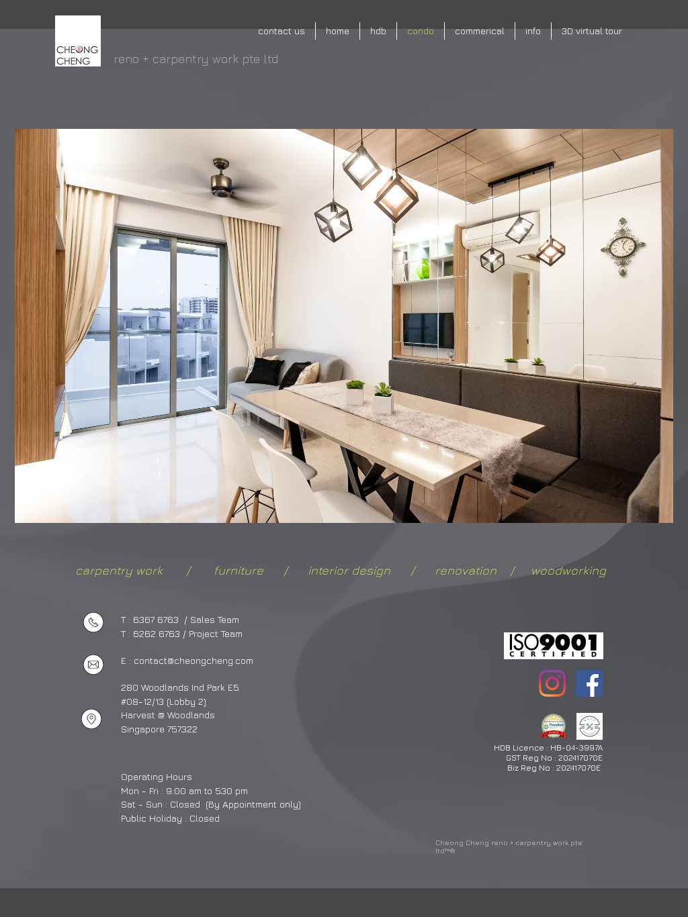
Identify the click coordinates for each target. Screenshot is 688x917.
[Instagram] (552, 683)
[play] (640, 511)
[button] (344, 326)
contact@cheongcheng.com (193, 660)
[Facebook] (589, 683)
